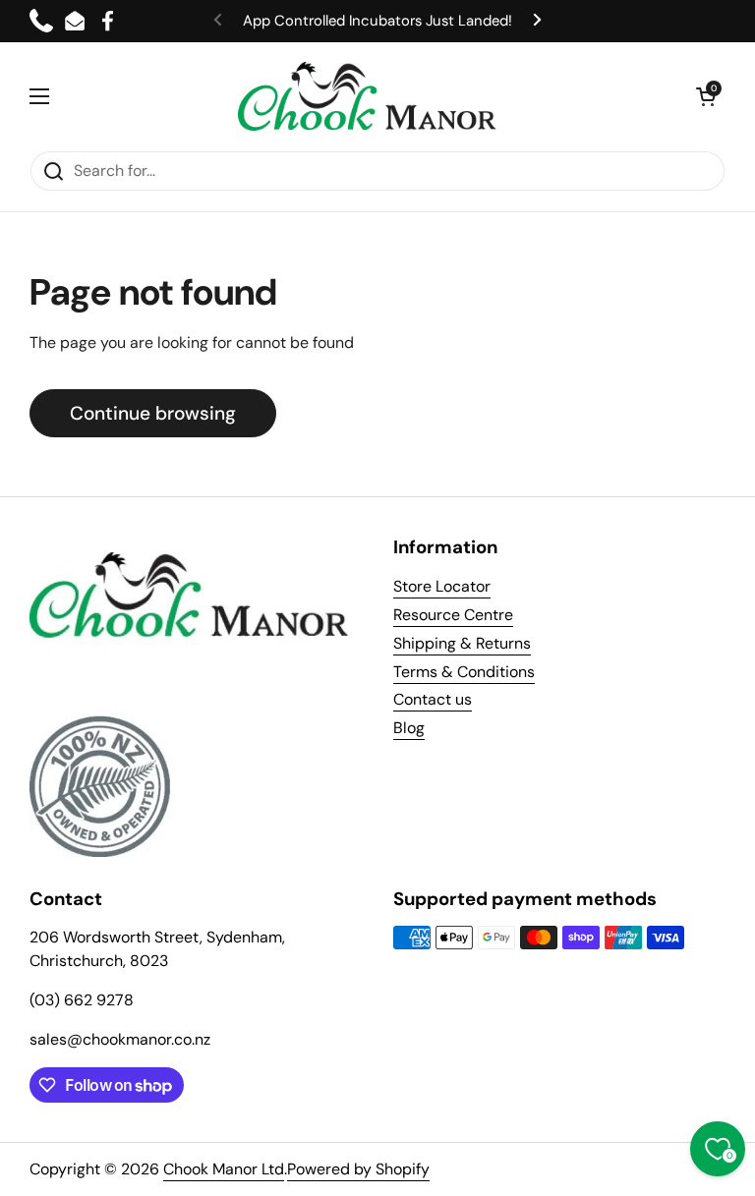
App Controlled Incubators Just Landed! (377, 20)
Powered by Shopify (358, 1169)
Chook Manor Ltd (223, 1169)
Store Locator (442, 586)
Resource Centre (453, 614)
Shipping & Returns (462, 643)
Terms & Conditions (464, 671)
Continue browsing (153, 413)
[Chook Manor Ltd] (372, 96)
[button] (706, 96)
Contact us (432, 699)
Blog (409, 727)
